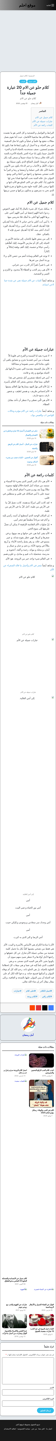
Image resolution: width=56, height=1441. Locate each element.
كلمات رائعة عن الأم (43, 125)
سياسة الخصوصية (23, 1429)
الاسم (52, 1387)
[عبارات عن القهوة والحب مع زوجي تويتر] (14, 1295)
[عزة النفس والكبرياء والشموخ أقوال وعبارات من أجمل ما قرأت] (14, 1321)
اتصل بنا (49, 1429)
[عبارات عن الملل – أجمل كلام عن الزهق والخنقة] (47, 447)
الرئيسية (32, 76)
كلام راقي (46, 996)
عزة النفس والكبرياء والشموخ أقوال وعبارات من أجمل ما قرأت (14, 1332)
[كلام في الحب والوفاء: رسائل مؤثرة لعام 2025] (41, 1094)
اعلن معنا (41, 1429)
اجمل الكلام (46, 991)
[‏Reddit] (32, 1007)
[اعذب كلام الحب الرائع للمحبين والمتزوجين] (41, 1060)
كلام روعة (31, 996)
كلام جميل (23, 76)
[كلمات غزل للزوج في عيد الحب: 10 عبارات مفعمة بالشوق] (41, 1320)
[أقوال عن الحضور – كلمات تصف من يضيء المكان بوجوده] (47, 460)
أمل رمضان (34, 103)
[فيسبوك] (51, 1007)
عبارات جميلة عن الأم (42, 121)
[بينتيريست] (38, 1007)
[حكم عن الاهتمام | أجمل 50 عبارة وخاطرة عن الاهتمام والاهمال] (47, 433)
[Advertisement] (28, 41)
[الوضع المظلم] (38, 6)
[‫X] (44, 1007)
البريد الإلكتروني (48, 1399)
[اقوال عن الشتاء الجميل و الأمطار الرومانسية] (41, 1295)
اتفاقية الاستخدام (10, 1429)
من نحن (34, 1429)
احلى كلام (30, 991)
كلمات (23, 81)
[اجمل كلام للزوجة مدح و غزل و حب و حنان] (14, 1060)
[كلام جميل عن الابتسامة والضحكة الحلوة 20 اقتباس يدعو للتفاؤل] (14, 1178)
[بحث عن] (43, 6)
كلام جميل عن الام (43, 117)
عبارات (17, 991)
